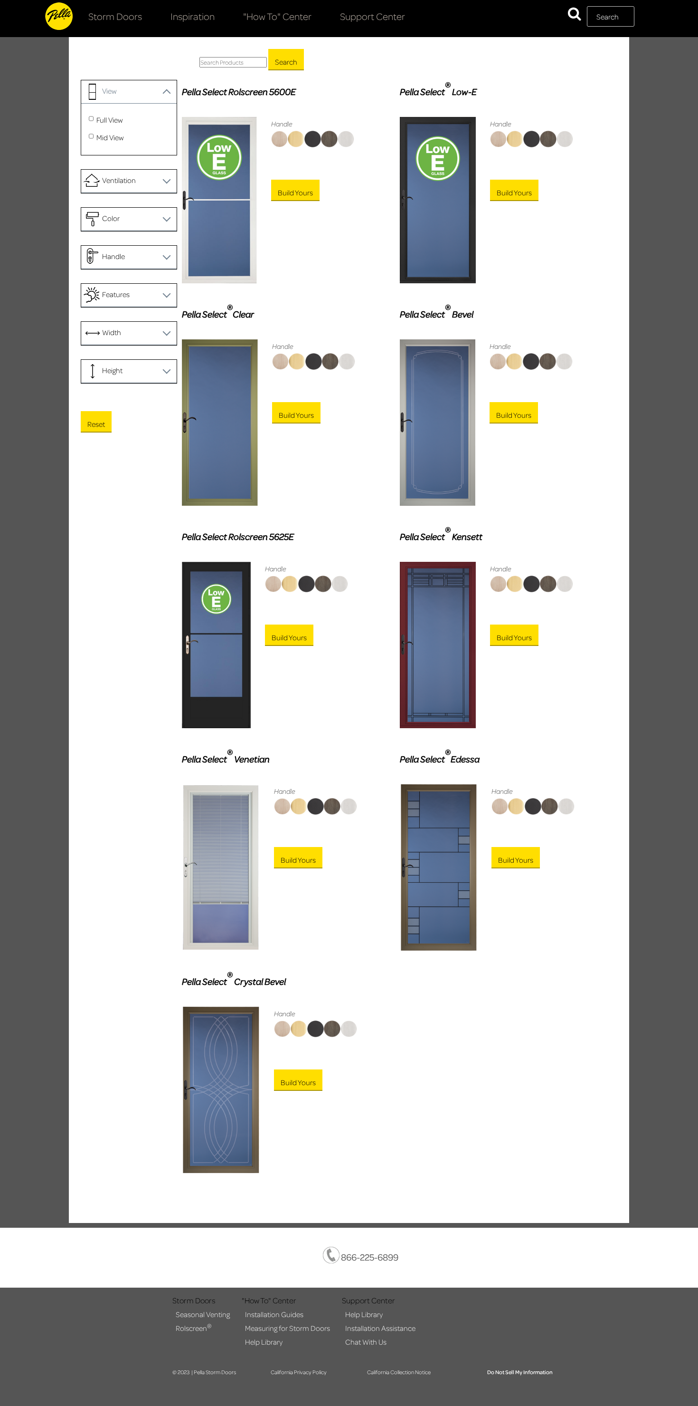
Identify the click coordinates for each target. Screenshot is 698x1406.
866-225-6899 (369, 1257)
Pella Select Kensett (441, 536)
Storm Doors (115, 16)
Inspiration (192, 16)
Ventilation (119, 180)
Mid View (110, 137)
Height (112, 370)
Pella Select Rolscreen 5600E (239, 91)
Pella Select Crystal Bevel (234, 981)
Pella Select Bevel (436, 313)
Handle (113, 256)
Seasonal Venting (203, 1314)
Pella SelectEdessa (440, 758)
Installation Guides (274, 1314)
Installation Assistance (380, 1328)
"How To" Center (277, 16)
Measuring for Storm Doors (287, 1328)
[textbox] (610, 16)
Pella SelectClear (218, 313)
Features (116, 294)
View (109, 91)
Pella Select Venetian (226, 758)
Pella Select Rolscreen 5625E (238, 536)
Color (111, 218)
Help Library (264, 1342)
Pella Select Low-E (438, 91)
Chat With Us (366, 1342)
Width (111, 332)
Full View (109, 120)
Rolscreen (194, 1327)
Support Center (372, 16)
